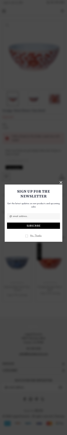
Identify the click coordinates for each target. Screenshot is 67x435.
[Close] (61, 182)
